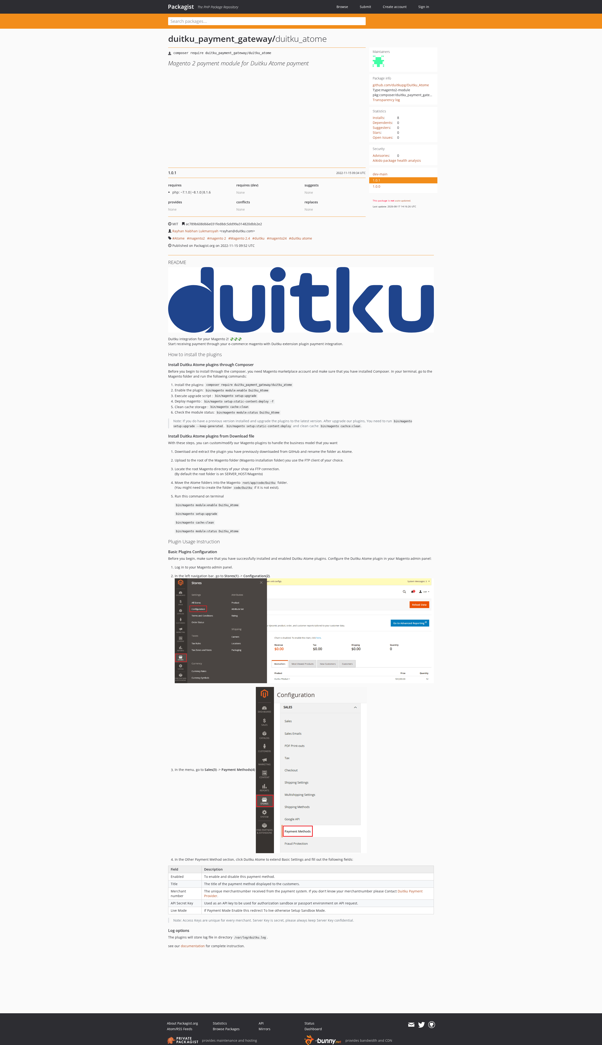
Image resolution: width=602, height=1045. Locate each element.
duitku (259, 238)
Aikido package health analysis (397, 160)
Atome (179, 238)
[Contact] (411, 1025)
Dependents (382, 122)
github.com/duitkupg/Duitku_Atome (401, 85)
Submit (365, 6)
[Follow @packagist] (421, 1025)
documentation (193, 946)
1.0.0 (376, 186)
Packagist (181, 6)
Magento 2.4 (240, 238)
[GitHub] (431, 1025)
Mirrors (264, 1029)
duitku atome (301, 238)
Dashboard (313, 1029)
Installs (378, 117)
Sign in (423, 6)
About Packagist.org (182, 1023)
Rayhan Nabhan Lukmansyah (195, 231)
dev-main (380, 174)
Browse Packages (226, 1029)
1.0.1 (376, 180)
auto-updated (402, 200)
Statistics (220, 1023)
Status (309, 1023)
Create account (395, 6)
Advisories (381, 155)
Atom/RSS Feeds (179, 1029)
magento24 (278, 238)
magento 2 (217, 238)
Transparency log (386, 100)
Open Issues (382, 137)
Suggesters (381, 127)
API (261, 1023)
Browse (342, 6)
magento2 (197, 238)
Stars (377, 132)
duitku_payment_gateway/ (221, 38)
